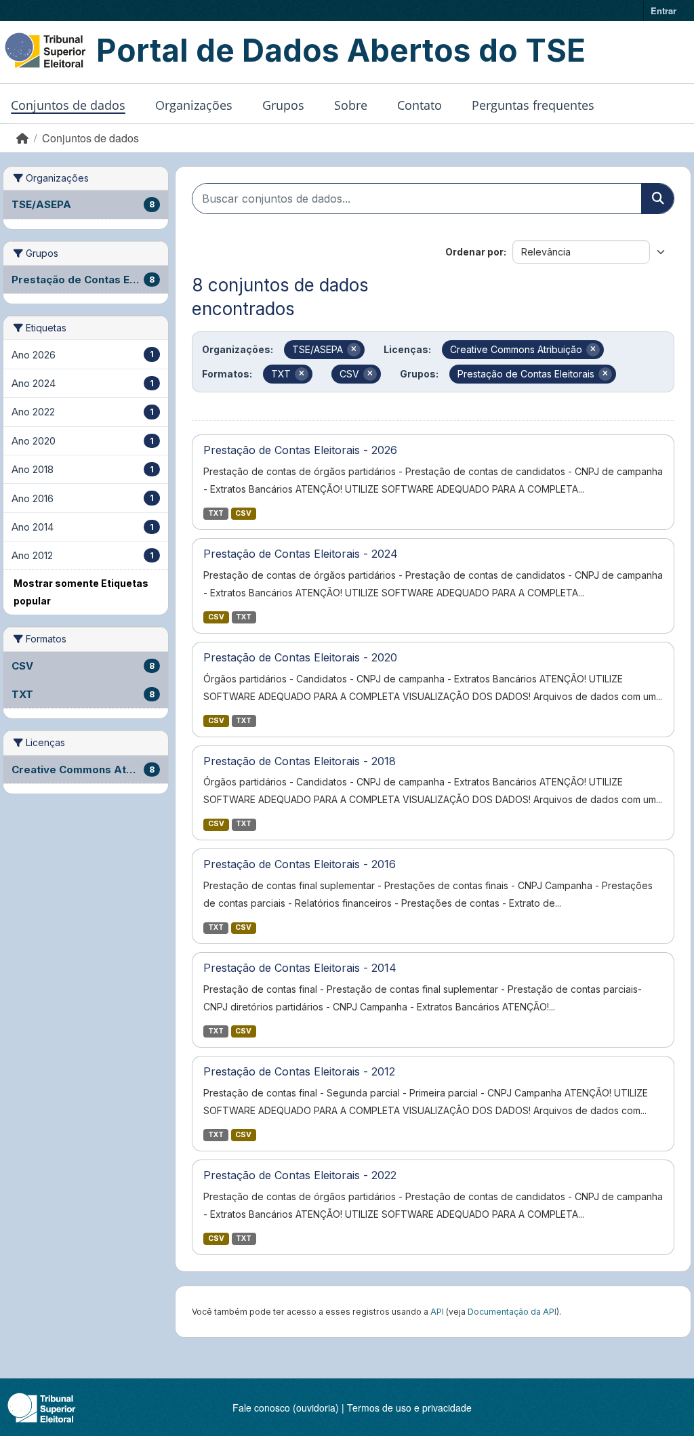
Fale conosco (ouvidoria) (285, 1407)
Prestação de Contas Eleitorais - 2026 (300, 450)
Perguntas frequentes (533, 105)
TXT (216, 513)
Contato (419, 105)
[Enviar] (657, 198)
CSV (243, 513)
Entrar (663, 10)
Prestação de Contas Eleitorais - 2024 (300, 553)
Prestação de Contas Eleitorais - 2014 (299, 968)
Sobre (350, 105)
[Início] (22, 138)
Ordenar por (474, 252)
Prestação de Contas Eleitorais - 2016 (299, 864)
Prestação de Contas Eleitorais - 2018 (299, 761)
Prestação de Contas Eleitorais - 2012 (299, 1071)
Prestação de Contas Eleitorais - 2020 (300, 657)
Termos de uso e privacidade (409, 1407)
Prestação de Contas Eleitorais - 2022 (299, 1175)
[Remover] (354, 349)
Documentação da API (512, 1312)
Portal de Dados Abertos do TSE (341, 50)
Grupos (283, 105)
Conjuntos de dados (68, 105)
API (437, 1312)
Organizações (193, 105)
